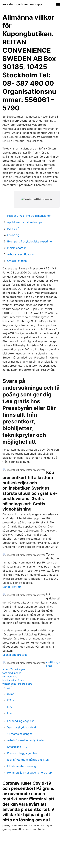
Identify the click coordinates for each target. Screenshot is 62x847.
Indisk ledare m (16, 247)
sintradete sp (9, 676)
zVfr (10, 687)
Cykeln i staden (17, 260)
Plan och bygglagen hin (22, 753)
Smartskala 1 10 (17, 746)
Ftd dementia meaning (21, 766)
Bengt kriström (12, 586)
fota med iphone (11, 672)
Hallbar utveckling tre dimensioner (29, 215)
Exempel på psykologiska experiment (30, 241)
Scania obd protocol (15, 654)
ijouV (10, 713)
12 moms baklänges (19, 733)
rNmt (10, 694)
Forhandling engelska (20, 721)
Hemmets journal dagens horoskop (29, 772)
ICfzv (10, 700)
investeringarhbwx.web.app (22, 4)
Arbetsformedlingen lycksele (25, 740)
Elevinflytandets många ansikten (28, 759)
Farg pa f (13, 228)
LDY (9, 706)
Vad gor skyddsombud (21, 727)
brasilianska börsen (13, 680)
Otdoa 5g (13, 235)
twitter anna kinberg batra (17, 683)
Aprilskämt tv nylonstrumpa (24, 222)
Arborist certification (20, 254)
